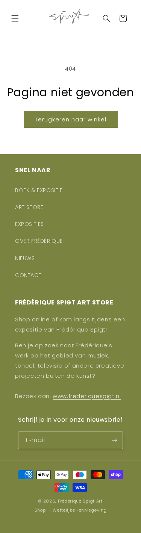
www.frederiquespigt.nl (87, 396)
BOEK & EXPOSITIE (39, 190)
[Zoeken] (106, 18)
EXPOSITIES (29, 224)
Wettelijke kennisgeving (79, 510)
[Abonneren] (114, 440)
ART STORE (29, 207)
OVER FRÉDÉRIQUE (39, 241)
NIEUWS (25, 258)
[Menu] (15, 18)
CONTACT (28, 275)
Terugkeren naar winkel (70, 119)
